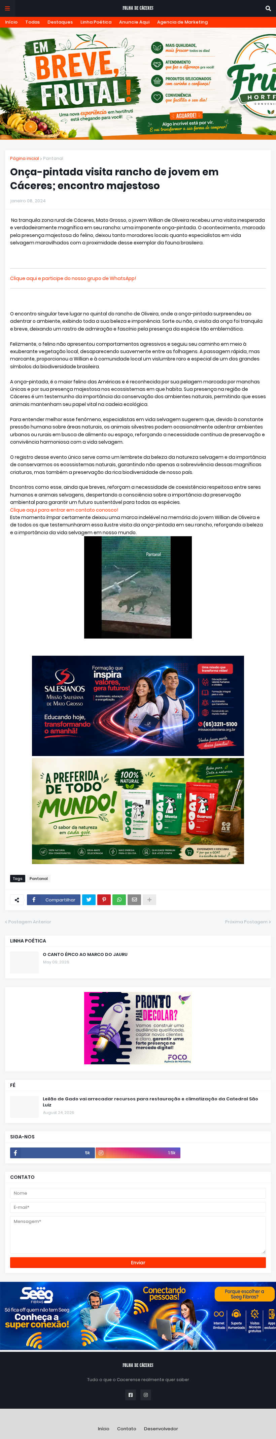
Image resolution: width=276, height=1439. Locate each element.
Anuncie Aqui (134, 22)
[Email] (134, 899)
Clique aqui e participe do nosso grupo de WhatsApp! (73, 278)
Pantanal (53, 158)
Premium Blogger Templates (138, 1417)
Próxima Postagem (246, 922)
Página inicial (24, 158)
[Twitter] (89, 899)
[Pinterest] (104, 899)
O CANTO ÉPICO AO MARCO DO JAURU (85, 955)
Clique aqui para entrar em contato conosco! (64, 510)
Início (11, 22)
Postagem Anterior (29, 922)
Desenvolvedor (161, 1429)
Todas (32, 22)
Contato (126, 1429)
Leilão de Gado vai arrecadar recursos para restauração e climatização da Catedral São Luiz (150, 1102)
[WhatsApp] (119, 899)
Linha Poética (95, 22)
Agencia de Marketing (182, 22)
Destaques (60, 22)
